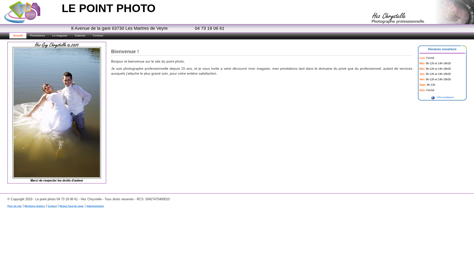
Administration (95, 206)
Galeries (80, 35)
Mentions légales (34, 206)
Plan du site (14, 206)
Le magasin (59, 35)
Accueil (18, 35)
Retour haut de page (71, 206)
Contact (98, 35)
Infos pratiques (445, 97)
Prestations (37, 35)
